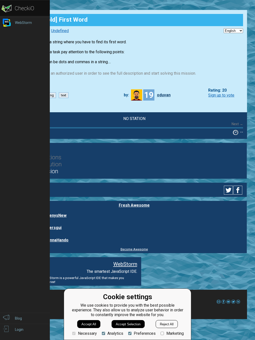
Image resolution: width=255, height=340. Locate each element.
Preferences (145, 333)
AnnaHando (57, 240)
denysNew (56, 215)
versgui (54, 227)
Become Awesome (134, 249)
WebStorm (125, 264)
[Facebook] (238, 190)
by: (126, 95)
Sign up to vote (221, 95)
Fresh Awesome (134, 205)
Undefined (60, 30)
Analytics (115, 333)
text (63, 95)
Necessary (87, 333)
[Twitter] (228, 190)
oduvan (164, 95)
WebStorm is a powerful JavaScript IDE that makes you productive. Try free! (74, 280)
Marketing (175, 333)
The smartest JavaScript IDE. (112, 271)
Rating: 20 (217, 90)
